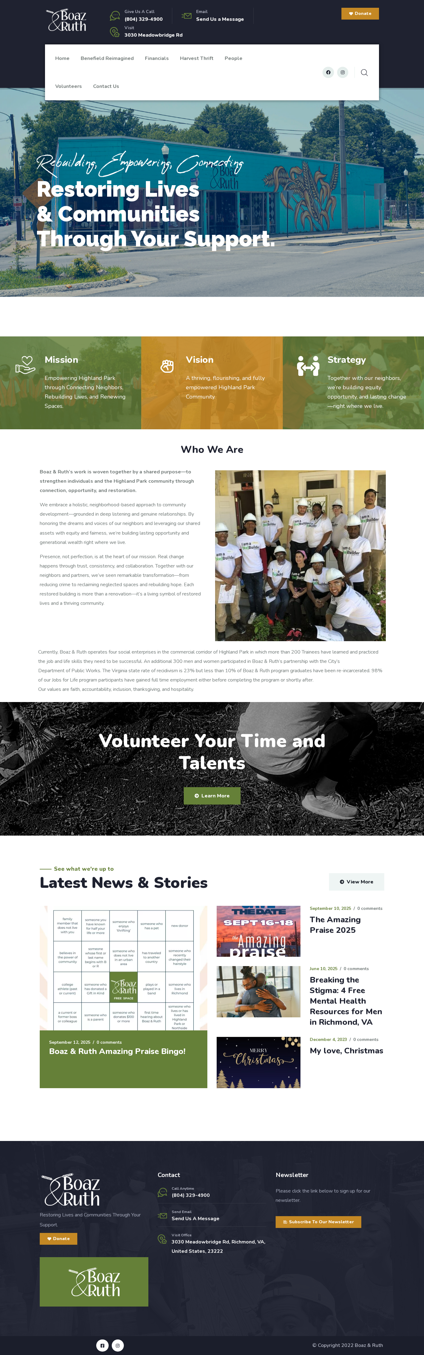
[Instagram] (342, 72)
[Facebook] (328, 72)
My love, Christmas (346, 1050)
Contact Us (106, 86)
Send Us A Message (195, 1218)
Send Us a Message (220, 19)
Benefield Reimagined (107, 58)
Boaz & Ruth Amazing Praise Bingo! (117, 1051)
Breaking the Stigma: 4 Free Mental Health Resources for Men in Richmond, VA (346, 1001)
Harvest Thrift (197, 58)
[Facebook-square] (102, 1345)
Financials (157, 58)
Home (62, 58)
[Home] (66, 20)
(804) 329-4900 (143, 19)
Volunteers (68, 86)
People (233, 58)
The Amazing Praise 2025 (335, 925)
